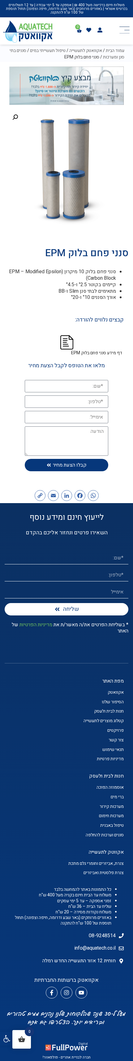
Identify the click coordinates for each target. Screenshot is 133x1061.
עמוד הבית (115, 50)
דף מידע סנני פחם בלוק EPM (96, 353)
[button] (7, 1039)
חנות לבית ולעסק (106, 776)
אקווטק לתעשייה (106, 852)
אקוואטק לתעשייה (85, 50)
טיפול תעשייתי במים (48, 50)
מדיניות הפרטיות (35, 624)
